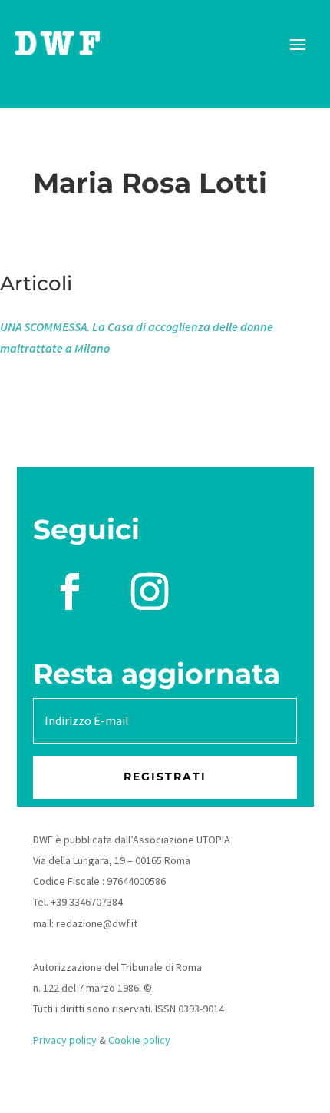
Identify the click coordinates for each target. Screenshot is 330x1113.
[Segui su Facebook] (70, 591)
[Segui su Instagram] (149, 591)
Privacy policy (65, 1040)
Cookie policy (139, 1040)
